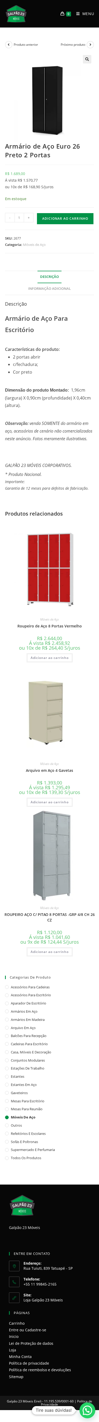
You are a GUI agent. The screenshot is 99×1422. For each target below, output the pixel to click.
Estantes (17, 1076)
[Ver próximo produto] (90, 44)
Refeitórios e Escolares (28, 1133)
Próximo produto (73, 44)
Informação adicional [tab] (49, 288)
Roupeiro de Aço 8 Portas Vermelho (49, 626)
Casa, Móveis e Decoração (31, 1052)
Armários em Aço (24, 1011)
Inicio (13, 1336)
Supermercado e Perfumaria (33, 1149)
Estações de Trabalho (27, 1068)
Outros (16, 1125)
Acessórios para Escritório (31, 995)
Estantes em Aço (24, 1084)
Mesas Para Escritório (27, 1101)
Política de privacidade (29, 1363)
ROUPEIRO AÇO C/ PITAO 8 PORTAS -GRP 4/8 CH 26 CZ (49, 917)
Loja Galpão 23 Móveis (43, 1299)
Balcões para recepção (28, 1035)
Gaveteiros (19, 1092)
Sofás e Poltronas (24, 1141)
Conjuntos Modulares (28, 1060)
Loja (12, 1349)
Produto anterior (26, 44)
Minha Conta (20, 1356)
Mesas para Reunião (27, 1109)
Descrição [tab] (49, 276)
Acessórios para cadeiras (30, 987)
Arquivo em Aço (23, 1027)
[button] (87, 59)
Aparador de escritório (28, 1003)
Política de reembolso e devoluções (40, 1369)
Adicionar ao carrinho (65, 218)
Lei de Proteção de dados (31, 1343)
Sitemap (16, 1376)
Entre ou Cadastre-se (27, 1329)
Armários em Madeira (28, 1019)
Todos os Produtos (26, 1157)
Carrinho (17, 1323)
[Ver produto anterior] (8, 44)
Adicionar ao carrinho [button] (50, 657)
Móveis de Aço (34, 244)
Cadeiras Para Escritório (29, 1044)
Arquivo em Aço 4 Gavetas (49, 770)
